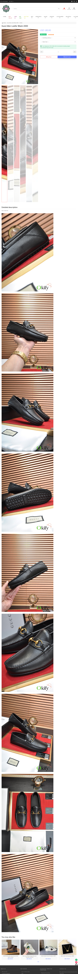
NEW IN (16, 17)
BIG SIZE (20, 17)
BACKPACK (68, 16)
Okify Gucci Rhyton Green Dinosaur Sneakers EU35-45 (30, 956)
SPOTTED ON (26, 17)
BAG (32, 16)
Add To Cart (68, 57)
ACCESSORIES (60, 16)
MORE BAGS (38, 16)
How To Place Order (26, 971)
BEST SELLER (10, 17)
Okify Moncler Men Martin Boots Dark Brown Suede (10, 956)
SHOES (45, 16)
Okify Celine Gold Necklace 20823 (67, 956)
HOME (4, 16)
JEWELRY (52, 16)
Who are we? (4, 971)
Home (5, 22)
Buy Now (49, 57)
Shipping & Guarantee (45, 972)
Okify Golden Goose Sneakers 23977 (48, 956)
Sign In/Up (69, 9)
